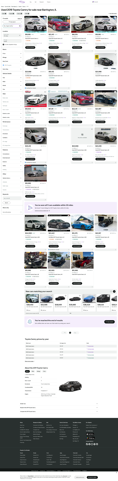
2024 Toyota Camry (30, 352)
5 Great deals (90, 352)
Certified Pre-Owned (24, 429)
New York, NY (75, 438)
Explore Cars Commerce (91, 425)
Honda (34, 453)
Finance (48, 2)
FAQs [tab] (33, 371)
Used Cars (22, 425)
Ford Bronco (49, 457)
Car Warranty (62, 432)
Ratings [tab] (38, 371)
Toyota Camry (23, 462)
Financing (22, 442)
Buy (30, 2)
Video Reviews (36, 438)
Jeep (61, 453)
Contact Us (42, 470)
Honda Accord (36, 459)
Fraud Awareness (77, 470)
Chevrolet (75, 453)
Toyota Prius (22, 457)
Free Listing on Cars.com (51, 429)
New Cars (22, 427)
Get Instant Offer (50, 427)
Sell (35, 2)
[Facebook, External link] (89, 444)
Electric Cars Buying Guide (25, 440)
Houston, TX (75, 427)
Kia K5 (87, 462)
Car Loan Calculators (64, 425)
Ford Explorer (49, 464)
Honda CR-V (36, 455)
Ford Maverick (50, 455)
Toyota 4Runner (23, 464)
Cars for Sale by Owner (25, 432)
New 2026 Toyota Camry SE (46, 306)
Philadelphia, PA (76, 436)
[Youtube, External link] (92, 444)
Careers (59, 470)
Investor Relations (50, 470)
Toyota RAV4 (22, 455)
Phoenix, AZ (75, 432)
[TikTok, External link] (87, 444)
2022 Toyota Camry (30, 357)
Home (2, 6)
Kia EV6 (87, 464)
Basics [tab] (27, 371)
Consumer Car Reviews (38, 425)
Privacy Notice (30, 476)
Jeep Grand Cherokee (64, 457)
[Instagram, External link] (94, 444)
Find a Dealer (23, 434)
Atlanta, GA (75, 434)
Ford (48, 453)
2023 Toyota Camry (30, 355)
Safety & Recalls (36, 434)
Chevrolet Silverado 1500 (78, 457)
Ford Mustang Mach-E (51, 462)
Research (42, 2)
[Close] (116, 472)
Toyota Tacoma (23, 459)
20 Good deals (91, 355)
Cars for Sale (7, 6)
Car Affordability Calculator (65, 427)
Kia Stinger (88, 459)
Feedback (84, 470)
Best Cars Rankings (37, 432)
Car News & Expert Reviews (39, 427)
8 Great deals (90, 346)
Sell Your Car (49, 425)
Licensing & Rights (66, 470)
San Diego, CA (76, 441)
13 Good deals (91, 357)
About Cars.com (34, 470)
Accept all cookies (92, 477)
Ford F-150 (49, 459)
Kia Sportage (89, 455)
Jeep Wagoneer (63, 459)
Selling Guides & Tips (50, 432)
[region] (59, 476)
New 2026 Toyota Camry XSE (32, 306)
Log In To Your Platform (91, 427)
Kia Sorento (88, 457)
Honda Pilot (35, 462)
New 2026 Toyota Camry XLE (74, 306)
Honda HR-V (36, 464)
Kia (87, 453)
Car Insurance (63, 434)
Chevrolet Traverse (77, 459)
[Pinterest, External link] (97, 444)
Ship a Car (62, 429)
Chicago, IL (75, 425)
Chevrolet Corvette (77, 455)
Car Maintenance (63, 436)
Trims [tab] (44, 371)
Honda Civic (35, 457)
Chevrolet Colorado (77, 464)
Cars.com (65, 476)
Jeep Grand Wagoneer (64, 462)
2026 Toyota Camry (30, 346)
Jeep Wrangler (63, 455)
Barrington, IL (14, 6)
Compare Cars (36, 429)
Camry (24, 6)
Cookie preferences (80, 477)
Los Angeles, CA (76, 429)
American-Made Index (38, 436)
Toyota (20, 6)
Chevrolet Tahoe (76, 462)
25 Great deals (91, 349)
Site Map (61, 438)
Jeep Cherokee (63, 464)
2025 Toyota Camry (30, 349)
